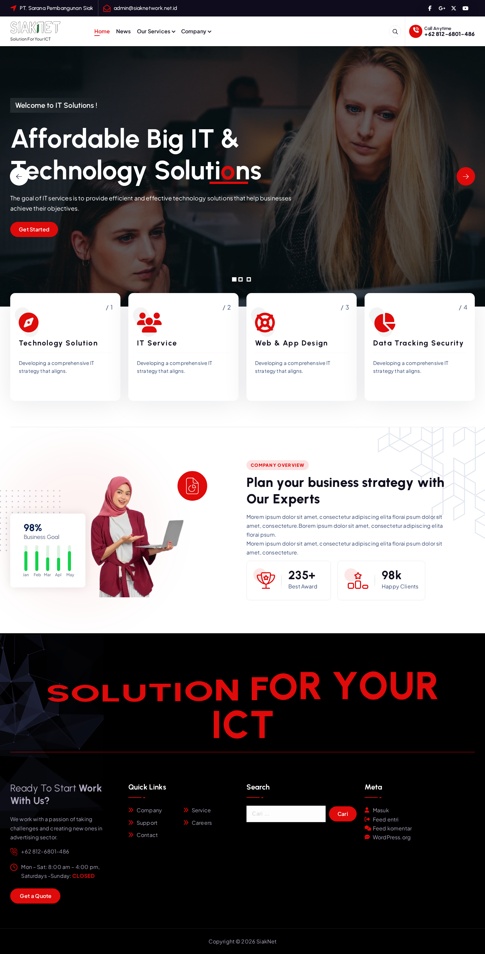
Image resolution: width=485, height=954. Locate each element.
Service (201, 810)
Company (193, 31)
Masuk (381, 810)
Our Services (153, 31)
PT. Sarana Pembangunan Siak (56, 8)
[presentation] (19, 176)
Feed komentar (392, 828)
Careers (202, 822)
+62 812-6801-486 (449, 33)
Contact (147, 834)
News (123, 31)
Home (102, 31)
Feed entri (386, 819)
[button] (234, 279)
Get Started (34, 229)
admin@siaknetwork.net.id (146, 8)
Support (147, 822)
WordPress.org (392, 837)
